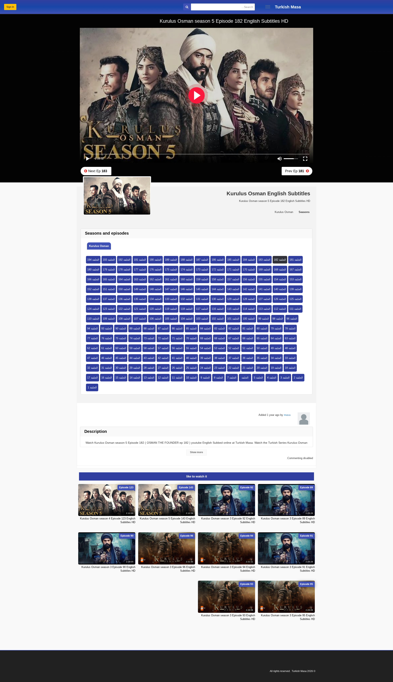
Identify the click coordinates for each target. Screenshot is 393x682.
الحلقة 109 (109, 318)
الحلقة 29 (135, 367)
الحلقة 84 (205, 328)
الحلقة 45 (120, 358)
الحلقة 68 (219, 338)
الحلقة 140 (280, 289)
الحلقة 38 (219, 358)
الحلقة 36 (248, 358)
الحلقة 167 (295, 269)
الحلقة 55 (191, 348)
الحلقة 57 (163, 348)
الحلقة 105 (171, 318)
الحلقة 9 (205, 377)
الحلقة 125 (295, 299)
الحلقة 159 (202, 279)
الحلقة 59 (135, 348)
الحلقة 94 (92, 328)
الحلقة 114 (249, 308)
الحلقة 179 (109, 269)
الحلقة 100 (249, 318)
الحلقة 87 (163, 328)
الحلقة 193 (109, 259)
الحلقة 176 (155, 269)
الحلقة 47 (92, 358)
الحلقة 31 (106, 367)
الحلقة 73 (149, 338)
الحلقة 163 (140, 279)
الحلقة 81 (248, 328)
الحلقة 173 (202, 269)
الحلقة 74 (135, 338)
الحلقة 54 (205, 348)
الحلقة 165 (109, 279)
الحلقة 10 (191, 377)
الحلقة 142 (249, 289)
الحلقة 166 (93, 279)
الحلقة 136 (124, 299)
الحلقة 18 (290, 367)
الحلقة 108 (124, 318)
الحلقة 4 (271, 377)
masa (287, 414)
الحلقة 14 (135, 377)
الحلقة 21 (248, 367)
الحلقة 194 (93, 259)
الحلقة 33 (290, 358)
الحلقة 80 (262, 328)
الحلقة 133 (171, 299)
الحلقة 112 (280, 308)
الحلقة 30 (120, 367)
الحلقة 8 (218, 377)
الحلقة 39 (205, 358)
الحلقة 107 (140, 318)
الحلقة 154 (280, 279)
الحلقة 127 (264, 299)
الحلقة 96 (292, 318)
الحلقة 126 (280, 299)
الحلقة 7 (231, 377)
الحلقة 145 (202, 289)
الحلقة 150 (124, 289)
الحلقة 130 (218, 299)
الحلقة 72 (163, 338)
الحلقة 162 (155, 279)
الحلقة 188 (187, 259)
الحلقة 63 (290, 338)
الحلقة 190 (155, 259)
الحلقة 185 (233, 259)
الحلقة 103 (202, 318)
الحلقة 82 (233, 328)
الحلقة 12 (163, 377)
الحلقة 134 (155, 299)
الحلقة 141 (264, 289)
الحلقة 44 (135, 358)
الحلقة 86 (177, 328)
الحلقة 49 (276, 348)
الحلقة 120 (155, 308)
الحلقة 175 (171, 269)
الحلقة (245, 377)
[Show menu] (267, 6)
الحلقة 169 (264, 269)
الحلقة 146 (187, 289)
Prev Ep (295, 171)
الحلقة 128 (249, 299)
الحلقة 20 (262, 367)
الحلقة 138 (93, 299)
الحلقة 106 (155, 318)
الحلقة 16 (106, 377)
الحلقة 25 (191, 367)
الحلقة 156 (249, 279)
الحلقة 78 (290, 328)
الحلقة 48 (290, 348)
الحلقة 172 (218, 269)
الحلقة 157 (233, 279)
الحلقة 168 (280, 269)
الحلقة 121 (140, 308)
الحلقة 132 (187, 299)
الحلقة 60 (120, 348)
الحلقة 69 (205, 338)
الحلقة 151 (109, 289)
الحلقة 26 (177, 367)
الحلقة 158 (218, 279)
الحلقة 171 (233, 269)
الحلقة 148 (155, 289)
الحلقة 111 (295, 308)
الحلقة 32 (92, 367)
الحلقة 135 (140, 299)
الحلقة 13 (149, 377)
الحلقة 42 (163, 358)
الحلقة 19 (276, 367)
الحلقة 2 (298, 377)
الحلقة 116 (218, 308)
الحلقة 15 (120, 377)
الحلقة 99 (263, 318)
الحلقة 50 (262, 348)
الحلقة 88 (149, 328)
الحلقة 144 (218, 289)
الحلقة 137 (109, 299)
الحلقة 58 (149, 348)
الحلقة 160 (187, 279)
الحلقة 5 (258, 377)
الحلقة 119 (171, 308)
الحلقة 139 (295, 289)
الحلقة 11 (177, 377)
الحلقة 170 (249, 269)
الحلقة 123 (109, 308)
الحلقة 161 (171, 279)
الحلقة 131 (202, 299)
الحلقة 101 (233, 318)
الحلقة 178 (124, 269)
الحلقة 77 (92, 338)
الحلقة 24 (205, 367)
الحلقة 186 (218, 259)
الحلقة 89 (135, 328)
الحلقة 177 (140, 269)
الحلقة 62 (92, 348)
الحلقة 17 (92, 377)
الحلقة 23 (219, 367)
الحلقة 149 (140, 289)
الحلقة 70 (191, 338)
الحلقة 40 (191, 358)
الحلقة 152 (93, 289)
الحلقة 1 (92, 387)
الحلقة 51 (248, 348)
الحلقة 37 (233, 358)
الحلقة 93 (106, 328)
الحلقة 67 (233, 338)
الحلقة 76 (106, 338)
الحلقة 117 (202, 308)
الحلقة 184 (249, 259)
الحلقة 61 (106, 348)
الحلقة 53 (219, 348)
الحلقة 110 (93, 318)
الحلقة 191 (140, 259)
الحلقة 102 (218, 318)
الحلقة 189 (171, 259)
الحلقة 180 (93, 269)
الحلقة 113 (264, 308)
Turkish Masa (288, 7)
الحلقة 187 (202, 259)
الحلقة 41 (177, 358)
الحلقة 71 (177, 338)
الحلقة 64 (276, 338)
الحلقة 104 (187, 318)
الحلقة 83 (219, 328)
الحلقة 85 (191, 328)
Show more (196, 452)
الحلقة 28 (149, 367)
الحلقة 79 (276, 328)
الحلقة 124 (93, 308)
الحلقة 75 (120, 338)
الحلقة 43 (149, 358)
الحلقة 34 (276, 358)
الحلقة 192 (124, 259)
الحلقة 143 (233, 289)
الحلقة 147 (171, 289)
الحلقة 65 (262, 338)
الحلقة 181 (295, 259)
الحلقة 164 (124, 279)
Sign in (10, 7)
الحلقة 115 (233, 308)
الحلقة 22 (233, 367)
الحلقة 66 (248, 338)
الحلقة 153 (295, 279)
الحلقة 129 (233, 299)
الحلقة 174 (187, 269)
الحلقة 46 (106, 358)
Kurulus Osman (99, 246)
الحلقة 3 (285, 377)
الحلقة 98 (277, 318)
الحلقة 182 (280, 259)
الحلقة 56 (177, 348)
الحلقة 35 (262, 358)
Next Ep (97, 171)
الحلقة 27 (163, 367)
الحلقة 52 (233, 348)
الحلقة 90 (120, 328)
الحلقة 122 (124, 308)
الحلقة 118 (187, 308)
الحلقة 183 (264, 259)
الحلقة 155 (264, 279)
